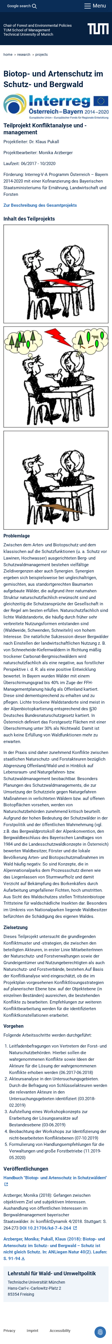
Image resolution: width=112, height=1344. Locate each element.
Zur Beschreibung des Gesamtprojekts (40, 205)
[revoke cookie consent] (100, 1332)
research (23, 55)
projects (41, 55)
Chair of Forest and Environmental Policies (37, 25)
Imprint (32, 1330)
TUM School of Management (26, 30)
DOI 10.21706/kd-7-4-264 (46, 1228)
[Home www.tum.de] (98, 28)
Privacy (9, 1330)
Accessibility (60, 1330)
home (7, 55)
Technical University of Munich (28, 34)
